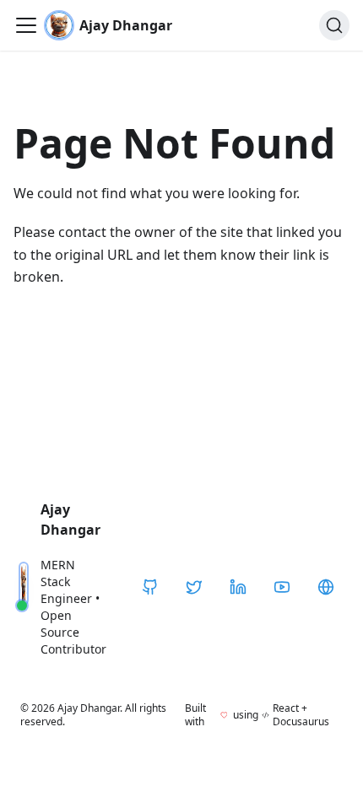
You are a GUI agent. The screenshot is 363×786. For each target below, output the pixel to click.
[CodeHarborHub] (326, 587)
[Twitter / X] (194, 587)
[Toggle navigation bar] (26, 25)
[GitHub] (150, 587)
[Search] (334, 25)
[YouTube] (282, 587)
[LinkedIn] (238, 587)
